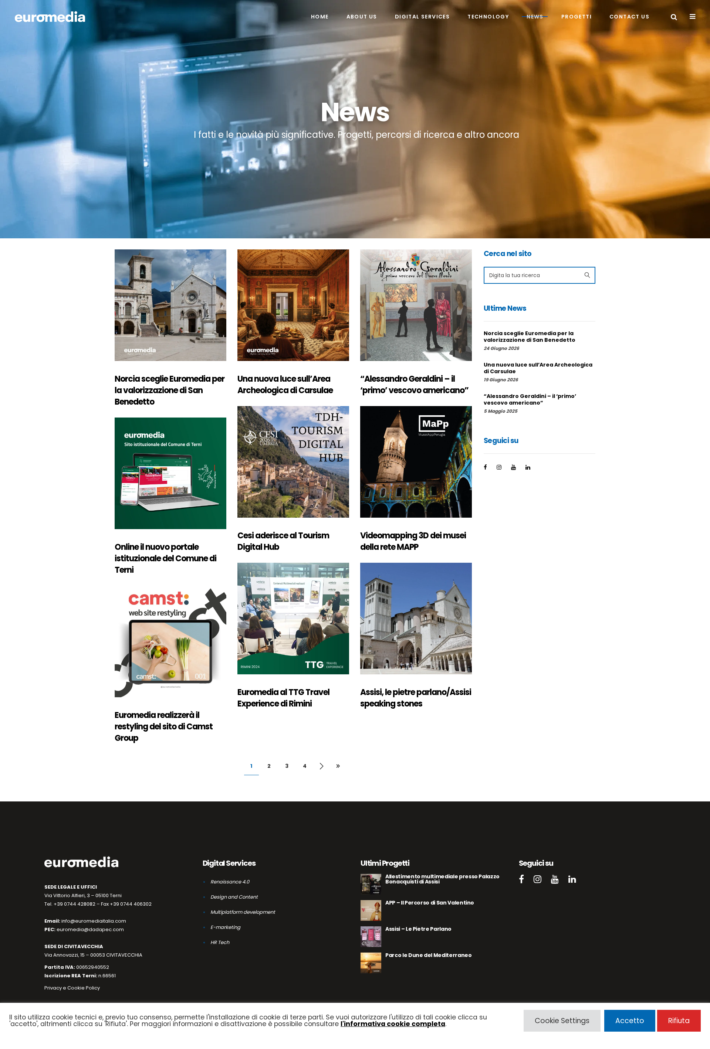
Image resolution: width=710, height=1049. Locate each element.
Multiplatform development (242, 912)
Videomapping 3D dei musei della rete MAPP (413, 541)
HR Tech (219, 942)
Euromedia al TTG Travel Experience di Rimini (283, 698)
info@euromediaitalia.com (93, 920)
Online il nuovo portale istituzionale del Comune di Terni (165, 558)
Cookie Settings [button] (562, 1021)
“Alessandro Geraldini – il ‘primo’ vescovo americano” (414, 384)
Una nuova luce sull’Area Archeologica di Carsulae (285, 384)
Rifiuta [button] (679, 1021)
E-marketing (225, 927)
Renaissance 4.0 (229, 881)
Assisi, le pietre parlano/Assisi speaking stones (415, 698)
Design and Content (234, 896)
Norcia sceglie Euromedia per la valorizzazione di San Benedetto (169, 390)
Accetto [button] (629, 1021)
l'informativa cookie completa (393, 1023)
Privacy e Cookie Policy (72, 987)
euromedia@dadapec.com (90, 929)
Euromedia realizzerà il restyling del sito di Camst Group (164, 726)
